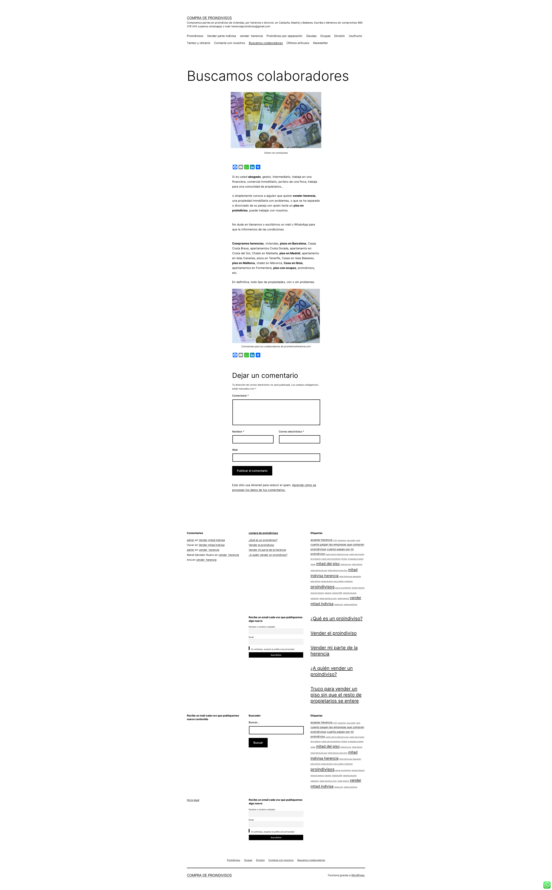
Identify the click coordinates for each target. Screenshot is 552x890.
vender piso (338, 604)
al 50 (335, 540)
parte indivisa (315, 581)
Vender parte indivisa (221, 36)
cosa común (351, 540)
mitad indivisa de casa (318, 570)
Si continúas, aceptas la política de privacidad (272, 649)
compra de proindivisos (209, 18)
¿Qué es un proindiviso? (263, 540)
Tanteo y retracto (198, 43)
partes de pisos (327, 581)
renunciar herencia (317, 593)
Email (251, 637)
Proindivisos (195, 36)
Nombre (238, 431)
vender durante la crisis (328, 598)
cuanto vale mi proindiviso (331, 559)
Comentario (240, 395)
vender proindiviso (350, 604)
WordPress (357, 875)
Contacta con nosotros (229, 43)
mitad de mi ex (345, 564)
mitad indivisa (357, 564)
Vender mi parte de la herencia (267, 549)
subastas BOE (337, 593)
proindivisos (322, 586)
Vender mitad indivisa (212, 540)
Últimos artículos (297, 43)
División (339, 36)
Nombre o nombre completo (262, 627)
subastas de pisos (349, 593)
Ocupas (325, 36)
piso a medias (339, 581)
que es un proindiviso (343, 588)
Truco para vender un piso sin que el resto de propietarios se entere (336, 694)
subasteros (314, 598)
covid (358, 540)
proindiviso (348, 581)
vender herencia (251, 36)
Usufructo (355, 36)
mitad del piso (328, 563)
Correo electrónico (291, 431)
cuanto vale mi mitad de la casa (337, 554)
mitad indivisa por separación (350, 576)
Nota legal (193, 800)
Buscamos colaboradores (266, 43)
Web (235, 449)
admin (190, 540)
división (344, 559)
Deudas (311, 36)
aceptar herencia (321, 540)
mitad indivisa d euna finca (337, 570)
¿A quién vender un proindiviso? (268, 554)
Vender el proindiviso (261, 544)
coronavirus (342, 540)
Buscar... (254, 722)
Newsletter (320, 43)
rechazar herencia (358, 588)
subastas (328, 593)
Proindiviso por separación (284, 36)
